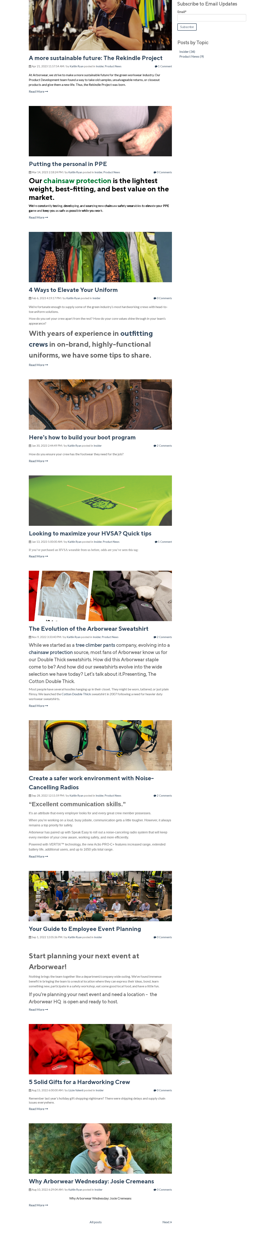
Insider (100, 66)
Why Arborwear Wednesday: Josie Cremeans (91, 1181)
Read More (37, 91)
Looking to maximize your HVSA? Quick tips (90, 533)
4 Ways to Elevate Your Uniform (73, 289)
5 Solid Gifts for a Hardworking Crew (79, 1081)
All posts (96, 1222)
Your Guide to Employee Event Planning (85, 928)
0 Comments (164, 172)
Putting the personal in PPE (68, 163)
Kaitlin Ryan (77, 66)
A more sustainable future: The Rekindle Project (96, 57)
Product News (113, 66)
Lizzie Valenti (75, 1090)
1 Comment (164, 66)
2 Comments (164, 445)
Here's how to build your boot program (82, 437)
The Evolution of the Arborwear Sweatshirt (89, 628)
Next (166, 1222)
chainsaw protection (77, 180)
